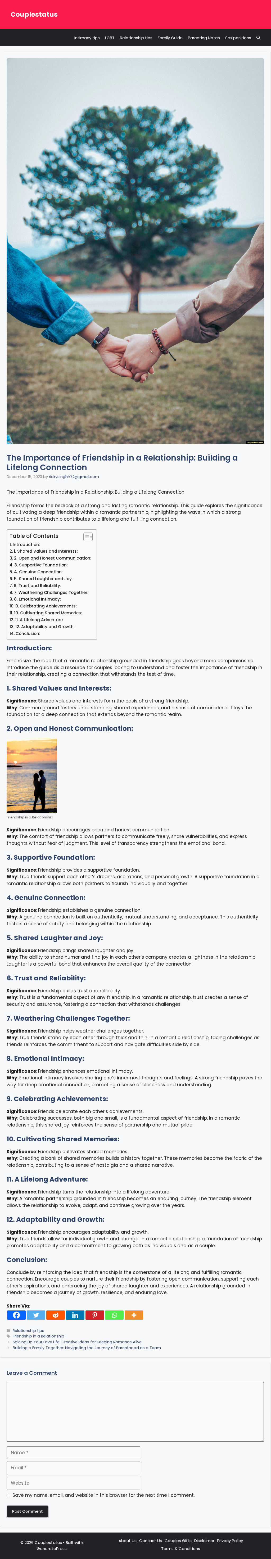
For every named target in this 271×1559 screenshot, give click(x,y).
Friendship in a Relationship (38, 1336)
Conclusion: (28, 633)
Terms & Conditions (180, 1548)
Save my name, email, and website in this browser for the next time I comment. (103, 1495)
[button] (258, 37)
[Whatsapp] (114, 1315)
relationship (104, 660)
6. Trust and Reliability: (37, 585)
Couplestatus (34, 14)
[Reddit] (55, 1315)
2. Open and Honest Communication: (52, 558)
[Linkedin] (75, 1315)
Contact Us (150, 1540)
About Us (128, 1540)
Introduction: (26, 544)
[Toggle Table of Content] (85, 536)
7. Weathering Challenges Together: (51, 592)
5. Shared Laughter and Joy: (43, 579)
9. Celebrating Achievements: (46, 606)
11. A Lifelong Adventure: (39, 620)
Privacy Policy (230, 1540)
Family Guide (170, 37)
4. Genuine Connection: (38, 572)
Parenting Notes (204, 37)
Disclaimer (204, 1540)
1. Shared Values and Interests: (46, 551)
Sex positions (238, 37)
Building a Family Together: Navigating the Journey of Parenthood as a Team (87, 1347)
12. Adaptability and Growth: (45, 626)
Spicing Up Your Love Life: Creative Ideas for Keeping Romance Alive (77, 1342)
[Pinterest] (94, 1315)
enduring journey (176, 1198)
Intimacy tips (87, 37)
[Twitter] (36, 1315)
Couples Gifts (178, 1540)
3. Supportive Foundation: (41, 565)
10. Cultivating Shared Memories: (48, 613)
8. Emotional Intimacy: (37, 599)
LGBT (110, 37)
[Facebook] (16, 1315)
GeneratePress (52, 1548)
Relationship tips (136, 37)
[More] (134, 1315)
